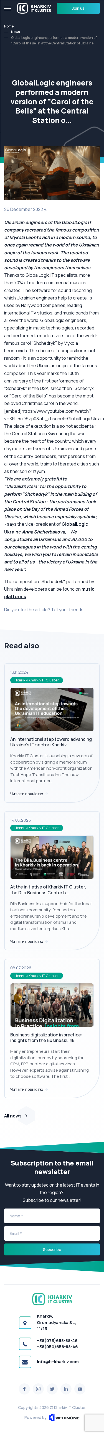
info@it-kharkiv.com (58, 1361)
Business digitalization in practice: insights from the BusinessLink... (46, 1038)
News (15, 31)
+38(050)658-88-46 (57, 1347)
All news (13, 1116)
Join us (78, 8)
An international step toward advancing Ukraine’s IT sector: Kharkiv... (51, 742)
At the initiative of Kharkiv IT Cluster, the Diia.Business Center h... (48, 890)
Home (9, 26)
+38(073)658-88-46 (57, 1340)
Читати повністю (27, 793)
